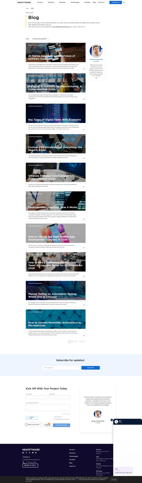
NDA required (58, 416)
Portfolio (87, 2)
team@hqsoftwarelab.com (62, 26)
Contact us (26, 457)
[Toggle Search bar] (123, 2)
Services (40, 2)
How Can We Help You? (32, 402)
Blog (94, 2)
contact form (80, 26)
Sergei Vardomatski (96, 59)
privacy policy (65, 419)
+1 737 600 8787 (31, 462)
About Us (72, 466)
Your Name (29, 394)
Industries (62, 2)
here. (77, 479)
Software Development (35, 45)
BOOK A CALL (30, 465)
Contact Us (115, 2)
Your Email (52, 394)
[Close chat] (112, 420)
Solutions (51, 2)
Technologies (75, 2)
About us (101, 2)
